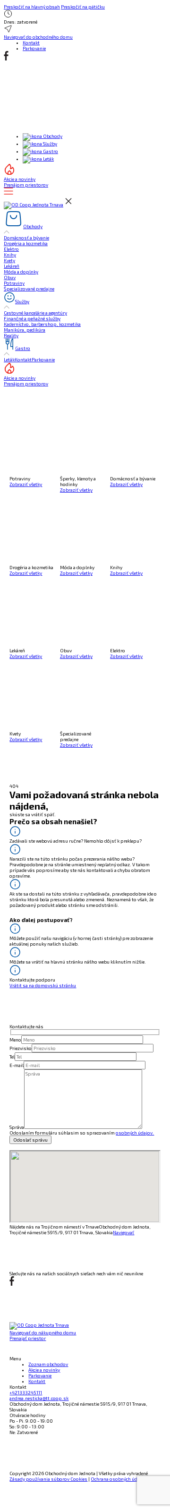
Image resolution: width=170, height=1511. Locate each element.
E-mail (16, 1065)
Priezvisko (20, 1048)
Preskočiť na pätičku (83, 6)
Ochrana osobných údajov (118, 1479)
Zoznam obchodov (48, 1364)
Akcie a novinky (44, 1370)
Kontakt (31, 42)
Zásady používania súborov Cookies (48, 1479)
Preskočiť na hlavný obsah (32, 6)
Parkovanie (34, 48)
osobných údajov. (135, 1132)
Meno (15, 1039)
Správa (16, 1127)
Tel (12, 1056)
